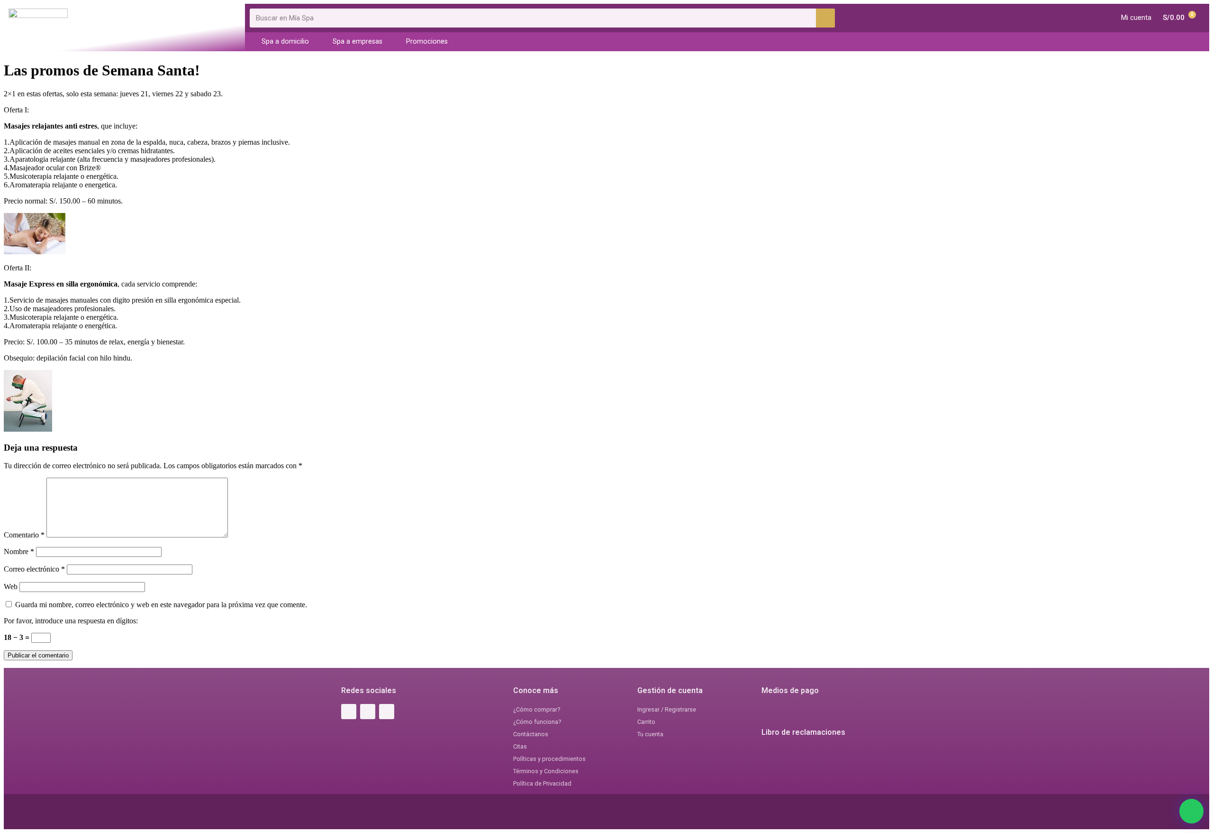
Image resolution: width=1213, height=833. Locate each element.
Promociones (427, 41)
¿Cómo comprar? (536, 709)
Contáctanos (530, 734)
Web (11, 587)
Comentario (24, 535)
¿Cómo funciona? (537, 721)
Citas (520, 746)
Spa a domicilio (285, 41)
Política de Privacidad (542, 783)
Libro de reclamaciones (803, 732)
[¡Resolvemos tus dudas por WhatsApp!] (1191, 811)
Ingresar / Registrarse (666, 709)
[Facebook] (348, 711)
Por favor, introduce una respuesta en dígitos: (71, 621)
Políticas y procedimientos (549, 758)
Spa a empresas (357, 41)
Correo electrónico (34, 569)
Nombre (19, 551)
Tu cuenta (650, 734)
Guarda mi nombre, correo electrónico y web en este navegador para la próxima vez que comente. (161, 605)
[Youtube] (386, 711)
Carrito (646, 721)
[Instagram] (367, 711)
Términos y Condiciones (546, 771)
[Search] (825, 18)
